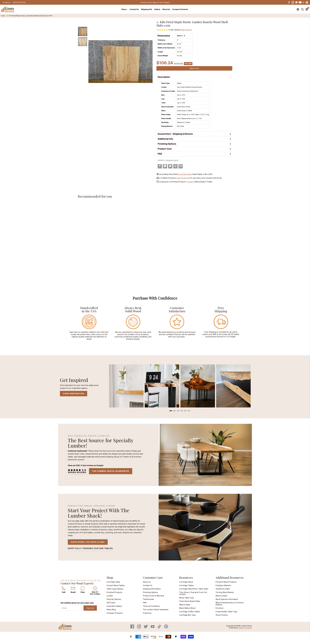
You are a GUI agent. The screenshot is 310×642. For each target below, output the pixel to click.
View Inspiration (73, 393)
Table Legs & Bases (115, 589)
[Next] (149, 61)
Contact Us (134, 9)
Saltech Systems (245, 628)
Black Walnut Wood (187, 608)
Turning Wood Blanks (225, 592)
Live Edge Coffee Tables (189, 611)
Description (164, 77)
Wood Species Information (227, 599)
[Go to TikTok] (303, 2)
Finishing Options (167, 144)
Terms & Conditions (151, 606)
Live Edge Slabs (113, 582)
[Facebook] (132, 628)
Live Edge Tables (186, 585)
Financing (147, 613)
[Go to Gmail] (180, 166)
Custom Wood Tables (116, 585)
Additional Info (165, 139)
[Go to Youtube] (300, 2)
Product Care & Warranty (153, 596)
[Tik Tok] (159, 628)
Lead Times (181, 178)
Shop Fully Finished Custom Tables (90, 548)
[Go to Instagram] (292, 2)
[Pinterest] (166, 628)
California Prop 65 (172, 160)
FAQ (160, 153)
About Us (166, 9)
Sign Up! (90, 608)
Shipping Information (152, 589)
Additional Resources (229, 577)
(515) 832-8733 (19, 2)
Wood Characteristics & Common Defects (230, 603)
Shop (110, 577)
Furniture (219, 608)
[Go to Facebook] (289, 2)
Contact (189, 182)
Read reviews (186, 30)
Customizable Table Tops (226, 611)
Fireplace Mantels (223, 585)
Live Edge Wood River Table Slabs (193, 589)
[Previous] (91, 61)
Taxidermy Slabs (223, 589)
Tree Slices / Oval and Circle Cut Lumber (193, 593)
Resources (186, 577)
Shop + (124, 9)
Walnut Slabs (184, 604)
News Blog (111, 609)
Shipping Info (146, 9)
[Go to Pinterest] (307, 2)
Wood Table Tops (186, 598)
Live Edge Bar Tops (187, 615)
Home (3, 16)
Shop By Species (114, 599)
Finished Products (114, 592)
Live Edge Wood (185, 174)
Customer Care (153, 577)
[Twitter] (146, 628)
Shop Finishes (222, 615)
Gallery (157, 9)
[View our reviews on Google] (77, 471)
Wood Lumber (221, 596)
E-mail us (6, 2)
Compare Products (180, 9)
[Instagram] (139, 628)
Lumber (110, 596)
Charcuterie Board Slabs (189, 601)
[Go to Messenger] (165, 166)
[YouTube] (153, 628)
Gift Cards (111, 602)
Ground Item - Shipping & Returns (175, 134)
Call (188, 178)
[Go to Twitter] (296, 2)
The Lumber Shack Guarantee (110, 471)
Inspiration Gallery (114, 606)
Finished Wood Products (226, 582)
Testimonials (148, 599)
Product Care (165, 148)
